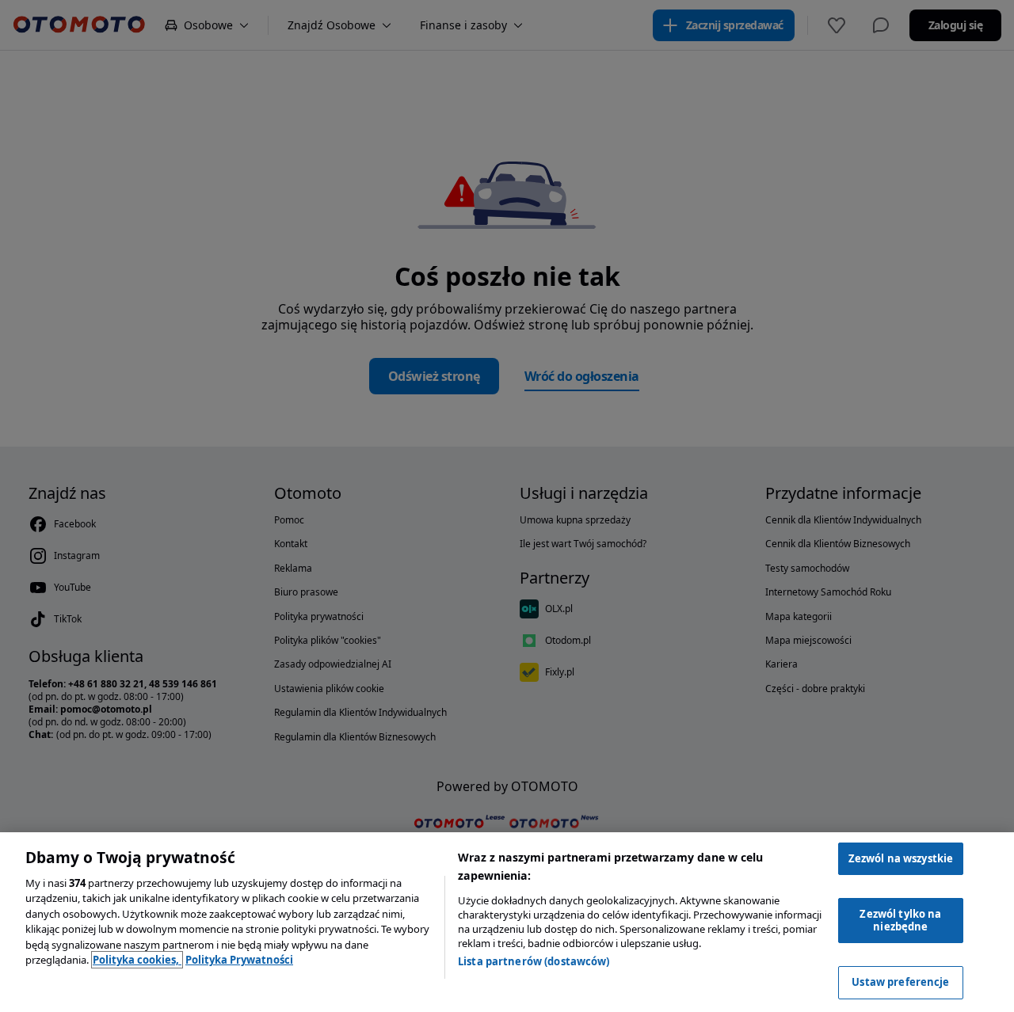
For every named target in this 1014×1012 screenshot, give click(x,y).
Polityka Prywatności (239, 960)
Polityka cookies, (137, 960)
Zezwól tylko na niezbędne (900, 920)
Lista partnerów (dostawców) (534, 961)
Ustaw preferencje (900, 982)
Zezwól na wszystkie (900, 858)
